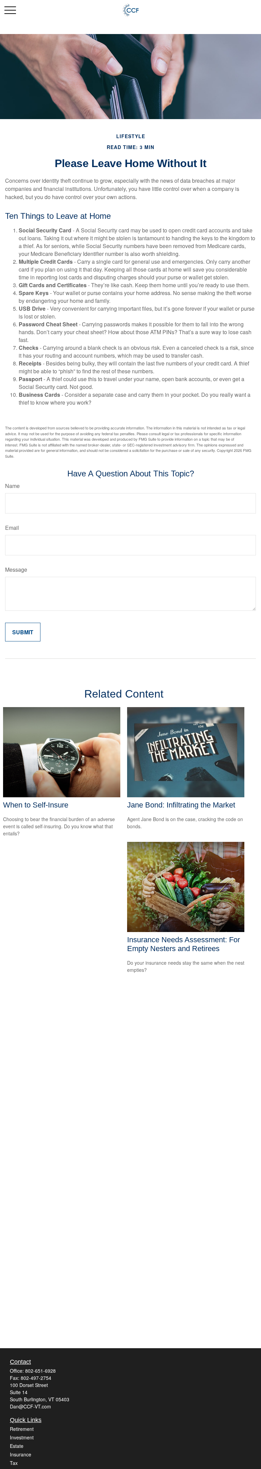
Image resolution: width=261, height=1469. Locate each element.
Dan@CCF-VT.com (30, 1406)
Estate (16, 1445)
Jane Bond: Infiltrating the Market (181, 805)
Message (16, 569)
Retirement (22, 1428)
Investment (22, 1437)
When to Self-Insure (35, 805)
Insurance (20, 1454)
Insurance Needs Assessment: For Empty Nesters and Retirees (183, 944)
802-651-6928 (40, 1370)
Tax (14, 1462)
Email (12, 528)
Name (12, 486)
